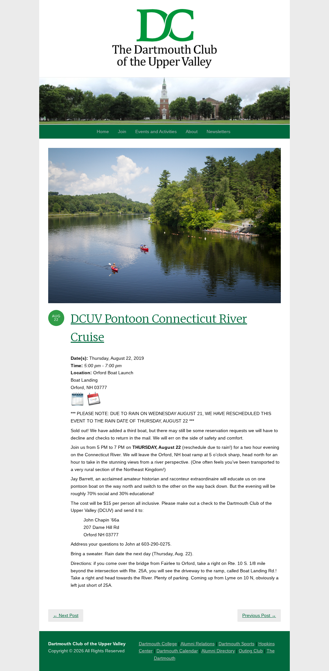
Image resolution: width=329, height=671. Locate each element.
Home (103, 131)
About (192, 131)
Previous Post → (259, 615)
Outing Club (251, 650)
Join (122, 131)
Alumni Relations (198, 643)
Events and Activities (156, 131)
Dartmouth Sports (236, 643)
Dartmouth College (158, 643)
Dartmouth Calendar (177, 650)
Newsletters (218, 131)
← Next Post (65, 615)
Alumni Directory (218, 650)
